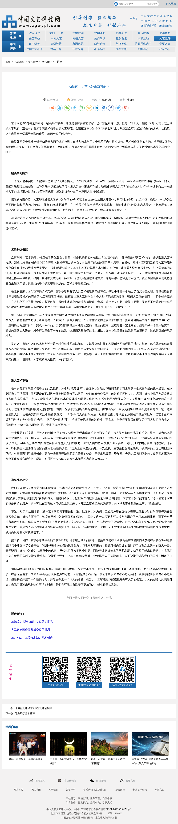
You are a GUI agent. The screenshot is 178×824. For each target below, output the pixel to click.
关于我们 (53, 789)
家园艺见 (77, 43)
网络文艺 (78, 38)
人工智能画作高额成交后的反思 (28, 629)
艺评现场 (19, 62)
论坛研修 (99, 43)
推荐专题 (121, 49)
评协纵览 (34, 43)
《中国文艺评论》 (34, 49)
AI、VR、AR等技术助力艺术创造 (29, 637)
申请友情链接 (139, 789)
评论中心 (164, 49)
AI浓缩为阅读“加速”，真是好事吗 (29, 621)
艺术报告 (77, 49)
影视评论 (121, 33)
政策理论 (34, 33)
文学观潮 (78, 33)
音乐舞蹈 (143, 33)
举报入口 (159, 789)
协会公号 (56, 49)
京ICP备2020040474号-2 (119, 809)
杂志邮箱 (167, 25)
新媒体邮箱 (150, 25)
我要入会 (164, 43)
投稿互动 (143, 38)
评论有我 (99, 49)
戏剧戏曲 (99, 33)
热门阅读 (99, 38)
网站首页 (18, 789)
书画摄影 (165, 33)
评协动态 (142, 49)
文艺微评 (165, 38)
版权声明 (70, 789)
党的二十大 (56, 33)
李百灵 (131, 99)
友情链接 (120, 789)
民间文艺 (56, 38)
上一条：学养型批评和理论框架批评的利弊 (29, 708)
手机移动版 (70, 780)
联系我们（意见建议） (95, 789)
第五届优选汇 (143, 43)
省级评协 (56, 43)
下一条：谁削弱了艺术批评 (20, 713)
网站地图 (171, 3)
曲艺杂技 (34, 38)
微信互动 (101, 780)
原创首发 (121, 38)
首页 (8, 62)
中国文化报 (105, 99)
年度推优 (121, 43)
